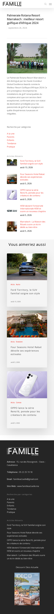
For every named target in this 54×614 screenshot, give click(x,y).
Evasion (19, 341)
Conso (18, 402)
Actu (13, 284)
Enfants (10, 140)
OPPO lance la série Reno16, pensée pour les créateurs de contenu (26, 542)
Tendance (11, 143)
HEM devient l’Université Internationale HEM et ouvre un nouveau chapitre (25, 549)
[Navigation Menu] (50, 4)
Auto (18, 284)
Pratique (11, 146)
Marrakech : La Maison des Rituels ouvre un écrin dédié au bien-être (26, 557)
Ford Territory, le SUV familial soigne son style (26, 527)
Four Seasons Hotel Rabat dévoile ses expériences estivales (24, 534)
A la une (10, 133)
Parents (10, 137)
